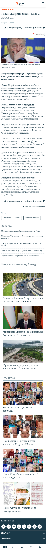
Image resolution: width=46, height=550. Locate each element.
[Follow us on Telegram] (29, 526)
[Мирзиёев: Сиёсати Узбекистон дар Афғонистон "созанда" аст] (23, 317)
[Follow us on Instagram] (19, 526)
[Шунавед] (12, 547)
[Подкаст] (40, 526)
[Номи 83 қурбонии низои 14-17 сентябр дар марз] (23, 460)
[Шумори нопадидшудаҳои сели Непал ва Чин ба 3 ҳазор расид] (23, 351)
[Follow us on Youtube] (14, 526)
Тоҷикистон (7, 10)
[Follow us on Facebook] (8, 526)
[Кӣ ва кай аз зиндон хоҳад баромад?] (23, 393)
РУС (30, 547)
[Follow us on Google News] (3, 526)
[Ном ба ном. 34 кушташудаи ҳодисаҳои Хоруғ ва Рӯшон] (23, 426)
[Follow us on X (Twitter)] (24, 526)
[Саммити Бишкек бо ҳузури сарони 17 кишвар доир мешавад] (23, 284)
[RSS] (34, 526)
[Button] (13, 27)
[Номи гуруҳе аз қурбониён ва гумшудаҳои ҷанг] (23, 493)
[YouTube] (22, 547)
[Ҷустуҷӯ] (40, 547)
